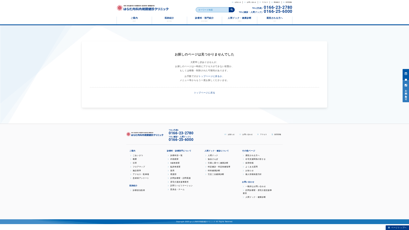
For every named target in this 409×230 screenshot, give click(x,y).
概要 (134, 159)
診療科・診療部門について (179, 151)
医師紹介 (276, 2)
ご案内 (134, 19)
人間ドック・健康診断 (239, 19)
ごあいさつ (137, 155)
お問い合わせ (251, 2)
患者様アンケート (140, 178)
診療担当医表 (406, 76)
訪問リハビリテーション (181, 185)
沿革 (134, 163)
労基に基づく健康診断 (217, 163)
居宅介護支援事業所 (179, 182)
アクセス (264, 2)
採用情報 (288, 2)
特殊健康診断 (213, 170)
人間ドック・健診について (216, 151)
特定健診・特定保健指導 (218, 167)
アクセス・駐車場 (140, 174)
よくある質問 (251, 167)
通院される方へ (274, 19)
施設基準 (136, 170)
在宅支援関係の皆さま (255, 159)
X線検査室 (175, 163)
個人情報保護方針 (254, 174)
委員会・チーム (177, 189)
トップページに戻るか (210, 76)
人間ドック (212, 155)
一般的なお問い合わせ (255, 186)
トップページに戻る (204, 92)
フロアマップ (138, 167)
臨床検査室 (175, 167)
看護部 (173, 174)
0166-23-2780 (278, 7)
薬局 (172, 170)
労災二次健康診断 (215, 174)
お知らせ (237, 2)
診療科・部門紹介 (204, 19)
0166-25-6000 (278, 11)
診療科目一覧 (176, 155)
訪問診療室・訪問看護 (180, 178)
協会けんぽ (212, 159)
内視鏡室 (174, 159)
